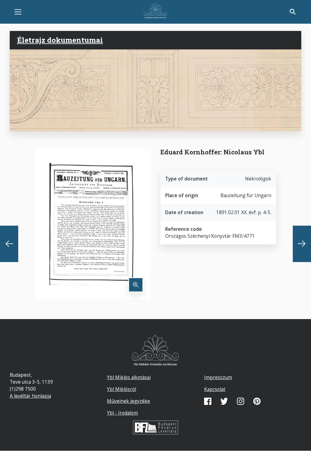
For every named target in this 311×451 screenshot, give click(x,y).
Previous (9, 244)
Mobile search (292, 12)
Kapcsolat (214, 389)
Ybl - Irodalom (122, 412)
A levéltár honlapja (30, 395)
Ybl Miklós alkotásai (129, 377)
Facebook (207, 401)
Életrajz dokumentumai (60, 40)
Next (302, 244)
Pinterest (257, 401)
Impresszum (218, 377)
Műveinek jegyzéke (128, 401)
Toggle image (135, 285)
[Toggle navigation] (18, 12)
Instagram (240, 401)
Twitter (224, 401)
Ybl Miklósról (121, 389)
